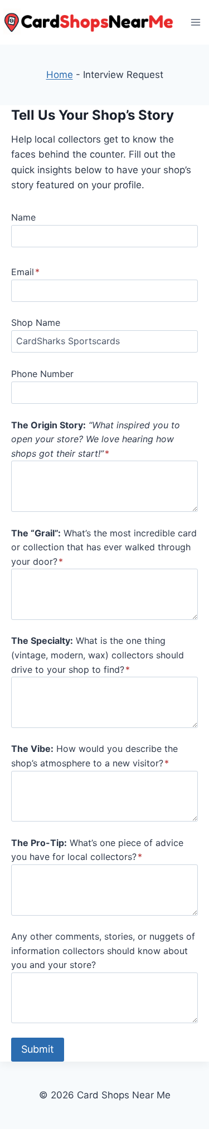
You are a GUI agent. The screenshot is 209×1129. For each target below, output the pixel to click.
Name (23, 217)
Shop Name (35, 322)
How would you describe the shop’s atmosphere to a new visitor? (94, 756)
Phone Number (42, 373)
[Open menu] (195, 22)
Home (59, 74)
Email (25, 271)
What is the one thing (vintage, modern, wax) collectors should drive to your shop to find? (97, 655)
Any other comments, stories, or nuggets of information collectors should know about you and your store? (103, 950)
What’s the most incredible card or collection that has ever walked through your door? (104, 547)
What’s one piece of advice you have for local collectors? (97, 850)
